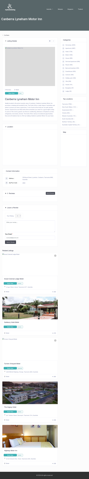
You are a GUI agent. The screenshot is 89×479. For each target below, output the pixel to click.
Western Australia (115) (69, 116)
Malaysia (60, 9)
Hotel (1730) (68, 51)
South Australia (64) (67, 119)
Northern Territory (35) (68, 122)
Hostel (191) (68, 84)
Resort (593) (69, 65)
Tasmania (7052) (67, 104)
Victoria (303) (66, 113)
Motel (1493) (69, 55)
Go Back (6, 35)
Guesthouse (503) (70, 71)
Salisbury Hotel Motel (11, 322)
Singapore (70, 9)
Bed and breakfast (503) (72, 68)
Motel (17, 90)
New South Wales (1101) (69, 107)
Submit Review (10, 242)
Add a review (50, 193)
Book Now (12, 93)
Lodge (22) (68, 91)
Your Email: (9, 234)
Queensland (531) (67, 110)
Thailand (80, 9)
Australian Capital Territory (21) (71, 125)
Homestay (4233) (70, 45)
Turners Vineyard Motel (12, 363)
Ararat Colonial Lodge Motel (14, 279)
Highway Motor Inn (10, 450)
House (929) (68, 58)
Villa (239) (68, 81)
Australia (49, 9)
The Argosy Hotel (10, 407)
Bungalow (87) (69, 88)
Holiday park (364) (70, 78)
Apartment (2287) (70, 48)
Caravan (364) (69, 75)
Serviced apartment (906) (72, 61)
